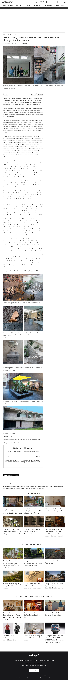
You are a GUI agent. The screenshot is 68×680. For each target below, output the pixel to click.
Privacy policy (50, 660)
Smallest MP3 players (42, 7)
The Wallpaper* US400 (29, 7)
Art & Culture (28, 5)
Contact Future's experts (26, 660)
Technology (56, 5)
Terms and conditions (39, 660)
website (27, 439)
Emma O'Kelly (8, 43)
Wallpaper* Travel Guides (56, 7)
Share (6, 94)
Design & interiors (19, 5)
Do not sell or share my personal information (34, 665)
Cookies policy (29, 663)
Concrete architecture (8, 475)
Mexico (16, 475)
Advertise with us (38, 663)
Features (27, 43)
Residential (14, 34)
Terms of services (19, 460)
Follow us (34, 94)
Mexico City (37, 104)
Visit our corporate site (48, 675)
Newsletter (41, 94)
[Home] (4, 5)
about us (16, 660)
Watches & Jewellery (38, 5)
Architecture (10, 5)
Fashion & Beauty (48, 5)
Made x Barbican (17, 7)
